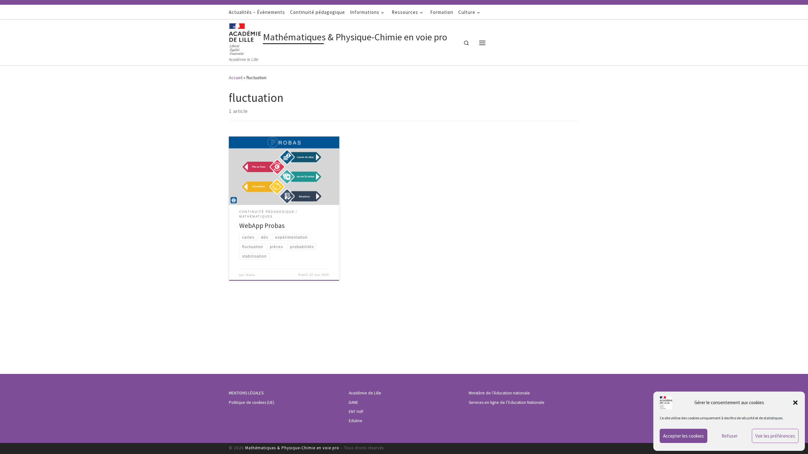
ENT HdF (356, 411)
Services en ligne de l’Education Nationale (506, 402)
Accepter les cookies (683, 436)
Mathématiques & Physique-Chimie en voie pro (292, 448)
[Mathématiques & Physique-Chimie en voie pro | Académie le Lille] (245, 38)
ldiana (250, 274)
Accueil (235, 77)
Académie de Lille (365, 393)
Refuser (730, 436)
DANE (353, 402)
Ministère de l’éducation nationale (499, 393)
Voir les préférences (775, 436)
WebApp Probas (262, 225)
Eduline (355, 420)
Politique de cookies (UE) (251, 402)
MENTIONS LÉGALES (246, 393)
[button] (795, 402)
